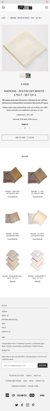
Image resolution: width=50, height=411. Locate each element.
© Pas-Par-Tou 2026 (16, 376)
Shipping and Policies (10, 320)
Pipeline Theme (33, 386)
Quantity (25, 124)
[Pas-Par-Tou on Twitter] (16, 406)
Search (4, 311)
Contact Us (6, 332)
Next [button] (43, 48)
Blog (3, 324)
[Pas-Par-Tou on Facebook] (22, 406)
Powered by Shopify (19, 386)
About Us (5, 316)
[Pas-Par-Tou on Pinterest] (33, 406)
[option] (25, 48)
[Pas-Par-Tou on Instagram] (27, 406)
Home (4, 18)
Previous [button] (6, 48)
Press (4, 328)
